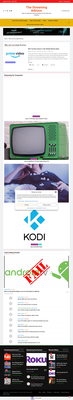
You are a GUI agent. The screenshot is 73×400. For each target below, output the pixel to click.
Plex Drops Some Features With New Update (28, 337)
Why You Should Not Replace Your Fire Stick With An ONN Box (21, 291)
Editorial (13, 289)
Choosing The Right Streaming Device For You (29, 342)
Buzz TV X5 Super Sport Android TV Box (36, 118)
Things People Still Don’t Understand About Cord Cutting (31, 331)
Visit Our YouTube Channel (20, 20)
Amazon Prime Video (10, 62)
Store (44, 20)
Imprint (44, 208)
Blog (40, 392)
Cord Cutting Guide (35, 20)
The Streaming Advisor (36, 8)
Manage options (47, 204)
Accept (26, 204)
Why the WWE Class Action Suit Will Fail (27, 299)
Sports (26, 313)
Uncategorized (34, 375)
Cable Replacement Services (24, 308)
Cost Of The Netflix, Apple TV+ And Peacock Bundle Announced (33, 320)
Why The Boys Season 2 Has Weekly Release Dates (43, 49)
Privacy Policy (67, 1)
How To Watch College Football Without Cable (29, 310)
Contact (61, 1)
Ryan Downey (32, 51)
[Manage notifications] (70, 397)
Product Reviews (53, 20)
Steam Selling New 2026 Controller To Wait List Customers (37, 385)
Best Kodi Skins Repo (36, 246)
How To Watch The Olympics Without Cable (28, 315)
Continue (30, 69)
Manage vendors (21, 201)
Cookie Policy (56, 392)
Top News (26, 319)
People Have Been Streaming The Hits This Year (17, 380)
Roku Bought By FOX (32, 369)
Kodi (40, 244)
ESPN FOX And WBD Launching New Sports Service (30, 326)
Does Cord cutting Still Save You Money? (27, 304)
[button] (55, 192)
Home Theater (36, 116)
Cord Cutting (7, 289)
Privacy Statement (38, 208)
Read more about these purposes (31, 201)
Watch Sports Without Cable (35, 24)
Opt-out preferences (31, 208)
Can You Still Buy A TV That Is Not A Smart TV (36, 161)
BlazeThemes (6, 394)
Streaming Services (16, 358)
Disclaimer (49, 392)
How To (40, 159)
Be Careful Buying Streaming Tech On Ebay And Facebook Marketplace (38, 378)
